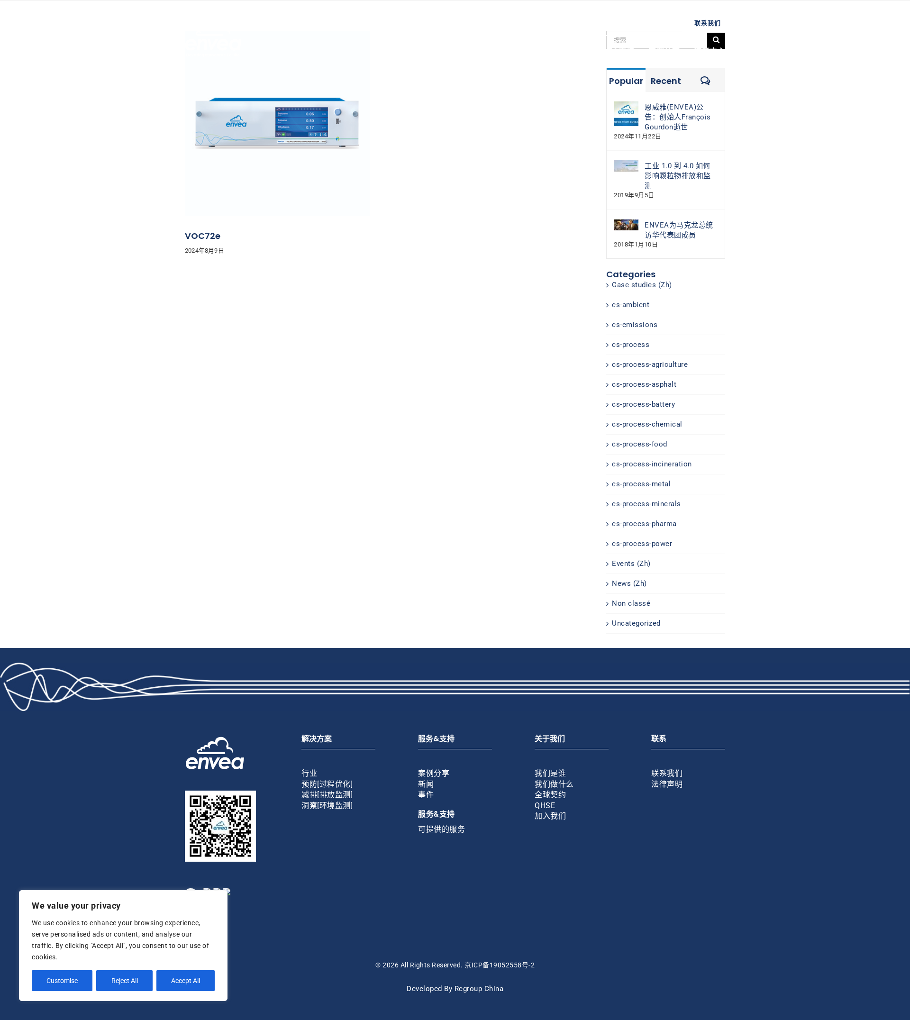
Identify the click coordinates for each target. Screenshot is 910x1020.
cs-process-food (639, 444)
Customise (62, 980)
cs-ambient (630, 305)
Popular (626, 81)
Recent (666, 81)
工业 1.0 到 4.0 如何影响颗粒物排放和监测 (678, 176)
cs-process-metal (641, 484)
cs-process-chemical (647, 424)
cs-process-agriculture (650, 364)
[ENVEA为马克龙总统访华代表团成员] (626, 224)
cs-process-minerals (646, 504)
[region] (123, 945)
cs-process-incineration (652, 464)
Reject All (124, 980)
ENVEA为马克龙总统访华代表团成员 (679, 230)
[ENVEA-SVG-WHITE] (213, 22)
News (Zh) (629, 583)
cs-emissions (634, 324)
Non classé (631, 603)
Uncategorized (636, 623)
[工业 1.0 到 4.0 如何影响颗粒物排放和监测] (626, 165)
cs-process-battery (643, 404)
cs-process (630, 344)
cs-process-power (642, 543)
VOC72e (202, 236)
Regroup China (479, 988)
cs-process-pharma (644, 523)
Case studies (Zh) (642, 285)
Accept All (185, 980)
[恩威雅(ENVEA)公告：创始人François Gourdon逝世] (626, 106)
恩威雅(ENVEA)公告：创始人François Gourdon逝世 (678, 117)
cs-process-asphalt (644, 384)
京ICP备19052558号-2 (499, 965)
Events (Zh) (631, 563)
